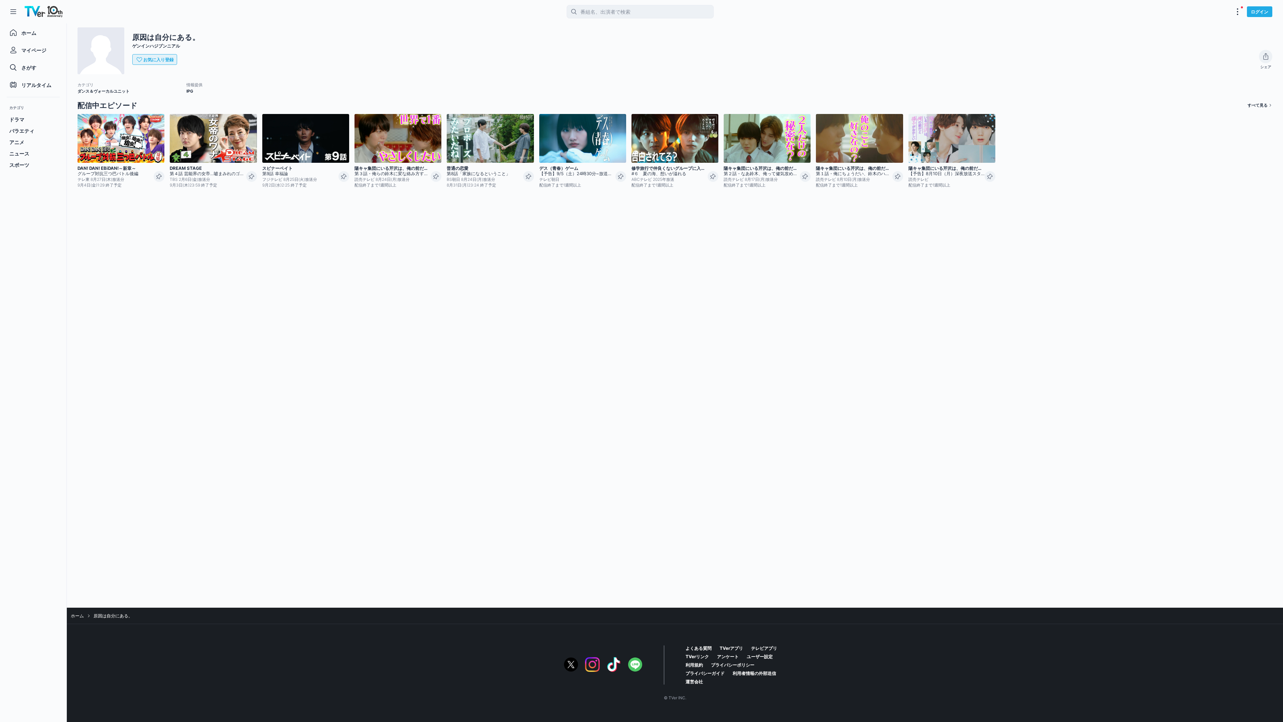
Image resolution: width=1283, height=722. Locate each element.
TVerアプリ (731, 648)
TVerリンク (697, 656)
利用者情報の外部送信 (754, 673)
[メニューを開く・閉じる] (1237, 11)
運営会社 (694, 681)
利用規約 (694, 665)
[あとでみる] (159, 176)
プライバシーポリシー (732, 665)
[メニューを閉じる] (13, 11)
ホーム (77, 615)
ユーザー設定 (760, 656)
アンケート (728, 656)
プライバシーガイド (705, 673)
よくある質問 (699, 648)
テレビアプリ (764, 648)
